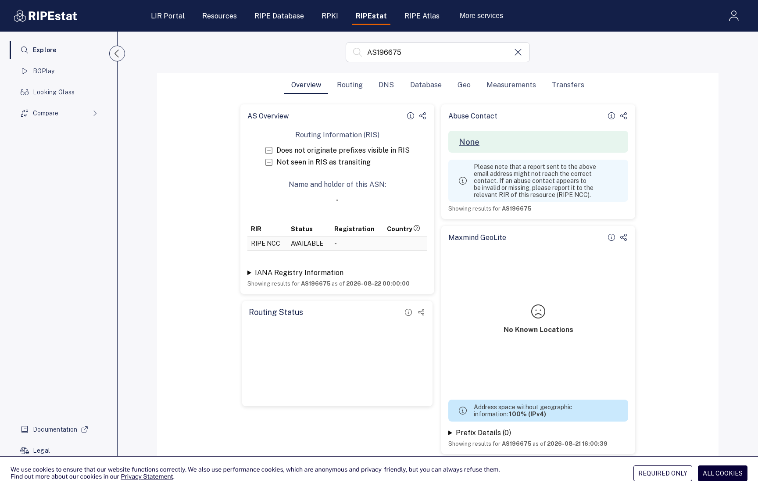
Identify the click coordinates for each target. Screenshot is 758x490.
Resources (219, 16)
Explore (45, 50)
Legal (41, 450)
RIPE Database (279, 16)
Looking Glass (54, 92)
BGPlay (44, 71)
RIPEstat (371, 16)
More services (481, 15)
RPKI (330, 16)
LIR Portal (168, 16)
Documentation (55, 429)
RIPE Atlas (422, 16)
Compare (45, 113)
